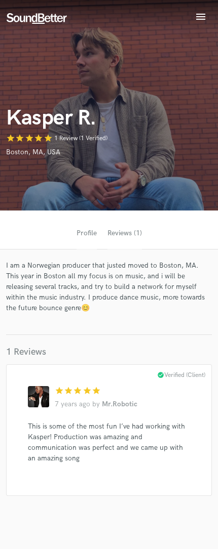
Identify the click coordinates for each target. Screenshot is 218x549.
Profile (87, 233)
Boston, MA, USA (33, 152)
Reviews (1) (124, 233)
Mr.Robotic (119, 404)
